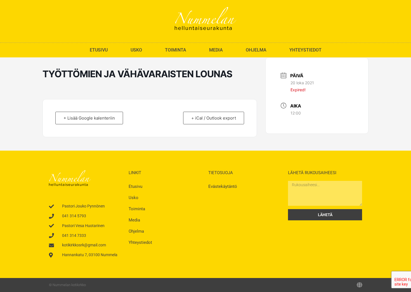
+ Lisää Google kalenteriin (89, 118)
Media (216, 50)
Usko (136, 50)
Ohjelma (256, 50)
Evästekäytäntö (222, 186)
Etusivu (99, 50)
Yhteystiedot (305, 50)
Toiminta (175, 50)
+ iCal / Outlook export (213, 118)
